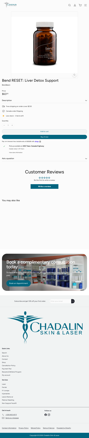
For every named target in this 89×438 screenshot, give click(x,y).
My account (6, 375)
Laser (4, 384)
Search (4, 353)
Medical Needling (8, 400)
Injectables (6, 394)
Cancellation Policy (8, 365)
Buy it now (44, 137)
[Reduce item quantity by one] (4, 125)
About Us (5, 356)
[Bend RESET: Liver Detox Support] (16, 224)
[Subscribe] (73, 301)
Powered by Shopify (64, 428)
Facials (4, 387)
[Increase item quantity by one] (12, 125)
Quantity (5, 121)
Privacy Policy (24, 428)
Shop (4, 362)
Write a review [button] (44, 186)
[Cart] (80, 5)
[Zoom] (74, 75)
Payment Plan (7, 369)
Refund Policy (36, 428)
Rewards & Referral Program (11, 372)
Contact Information (9, 428)
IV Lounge (5, 390)
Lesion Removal (7, 397)
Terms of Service (48, 428)
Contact (5, 359)
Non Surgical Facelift (9, 403)
